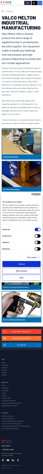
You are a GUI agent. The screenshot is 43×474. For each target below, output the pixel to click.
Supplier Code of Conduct (10, 405)
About (4, 385)
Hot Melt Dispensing (8, 418)
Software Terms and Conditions (12, 403)
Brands (4, 370)
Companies (5, 388)
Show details (32, 257)
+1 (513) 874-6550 (8, 449)
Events (4, 393)
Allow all (21, 264)
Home (3, 362)
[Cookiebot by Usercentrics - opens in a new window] (31, 194)
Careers (4, 395)
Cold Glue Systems (7, 416)
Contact (4, 375)
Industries (5, 365)
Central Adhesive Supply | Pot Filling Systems (16, 426)
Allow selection (21, 271)
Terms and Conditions (8, 400)
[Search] (40, 3)
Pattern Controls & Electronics (11, 423)
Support (4, 372)
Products (9, 11)
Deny (21, 278)
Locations (5, 390)
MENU (28, 3)
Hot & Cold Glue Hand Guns (10, 428)
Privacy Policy (6, 398)
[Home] (6, 3)
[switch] (38, 236)
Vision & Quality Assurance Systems (13, 421)
